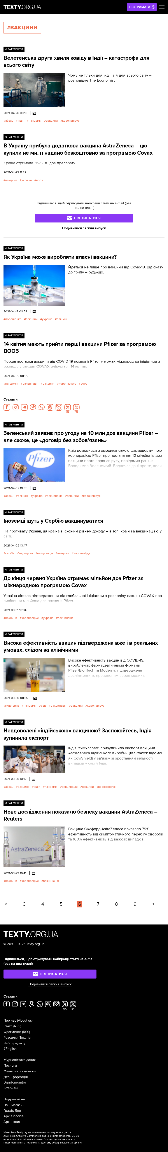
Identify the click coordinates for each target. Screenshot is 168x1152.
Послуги (10, 1065)
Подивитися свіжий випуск (84, 228)
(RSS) (17, 1026)
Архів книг (12, 1122)
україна (26, 180)
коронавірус (70, 121)
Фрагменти (14, 49)
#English (10, 1049)
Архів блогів (14, 1116)
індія (21, 121)
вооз (39, 180)
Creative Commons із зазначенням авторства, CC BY (47, 1136)
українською (34, 1139)
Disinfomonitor (15, 1082)
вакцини (52, 121)
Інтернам (11, 1088)
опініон (62, 319)
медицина (26, 553)
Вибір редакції (15, 1043)
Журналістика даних (20, 1060)
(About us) (25, 1020)
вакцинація (30, 383)
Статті (8, 1026)
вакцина (23, 787)
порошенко (13, 319)
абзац (9, 121)
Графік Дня (12, 1110)
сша (43, 705)
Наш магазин (14, 1105)
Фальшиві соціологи (20, 1071)
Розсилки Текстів (17, 1037)
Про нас (10, 1020)
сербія (9, 553)
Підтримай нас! (15, 1099)
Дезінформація (16, 1077)
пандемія (35, 121)
